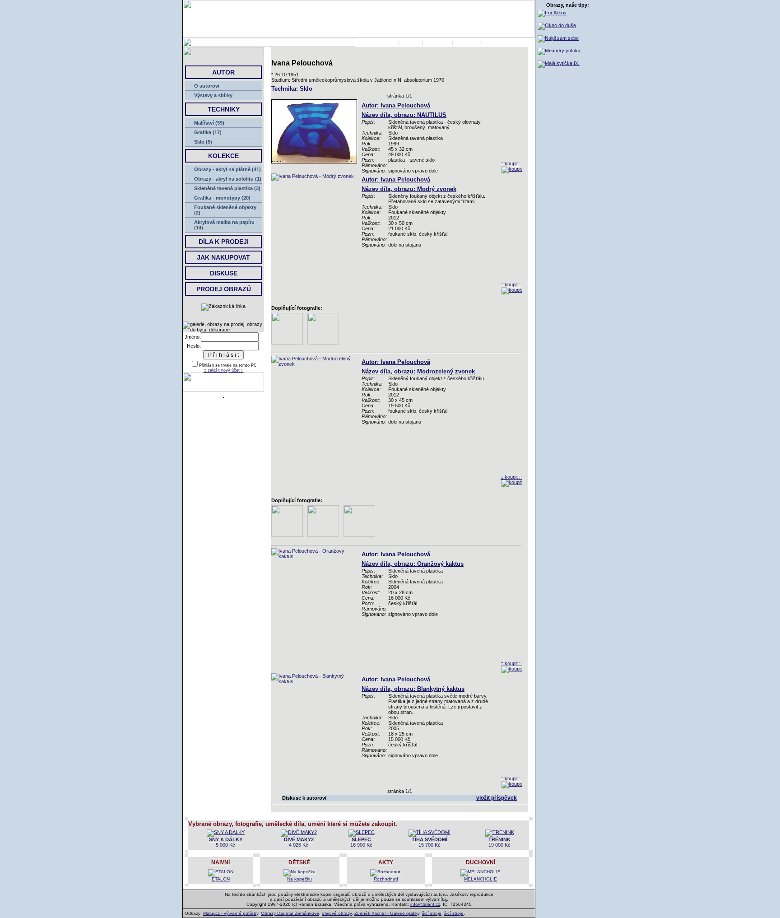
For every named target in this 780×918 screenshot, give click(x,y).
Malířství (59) (209, 123)
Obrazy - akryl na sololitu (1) (227, 179)
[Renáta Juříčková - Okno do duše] (557, 25)
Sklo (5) (203, 141)
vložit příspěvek (496, 798)
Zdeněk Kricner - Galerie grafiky (386, 913)
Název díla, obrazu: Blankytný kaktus (413, 688)
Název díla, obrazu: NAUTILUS (404, 115)
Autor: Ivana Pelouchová (396, 105)
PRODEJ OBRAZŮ (223, 289)
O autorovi (206, 86)
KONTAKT (467, 42)
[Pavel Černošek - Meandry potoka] (559, 50)
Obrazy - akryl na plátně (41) (227, 169)
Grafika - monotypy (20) (222, 197)
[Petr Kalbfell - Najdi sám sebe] (558, 38)
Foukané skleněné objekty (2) (225, 210)
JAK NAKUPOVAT (223, 257)
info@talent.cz (425, 904)
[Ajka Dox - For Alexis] (552, 12)
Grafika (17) (208, 132)
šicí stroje (431, 913)
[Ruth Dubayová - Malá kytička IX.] (559, 63)
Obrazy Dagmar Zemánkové (290, 913)
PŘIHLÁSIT (437, 42)
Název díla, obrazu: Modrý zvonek (409, 189)
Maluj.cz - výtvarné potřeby (230, 913)
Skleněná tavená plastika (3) (227, 188)
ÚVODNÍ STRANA (376, 42)
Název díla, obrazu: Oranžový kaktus (413, 563)
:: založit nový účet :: (224, 370)
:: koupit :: (511, 163)
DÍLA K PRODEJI (224, 241)
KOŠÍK (491, 42)
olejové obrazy (337, 913)
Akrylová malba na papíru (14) (224, 224)
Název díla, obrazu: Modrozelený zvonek (418, 371)
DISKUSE (223, 273)
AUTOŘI (410, 42)
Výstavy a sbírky (213, 95)
